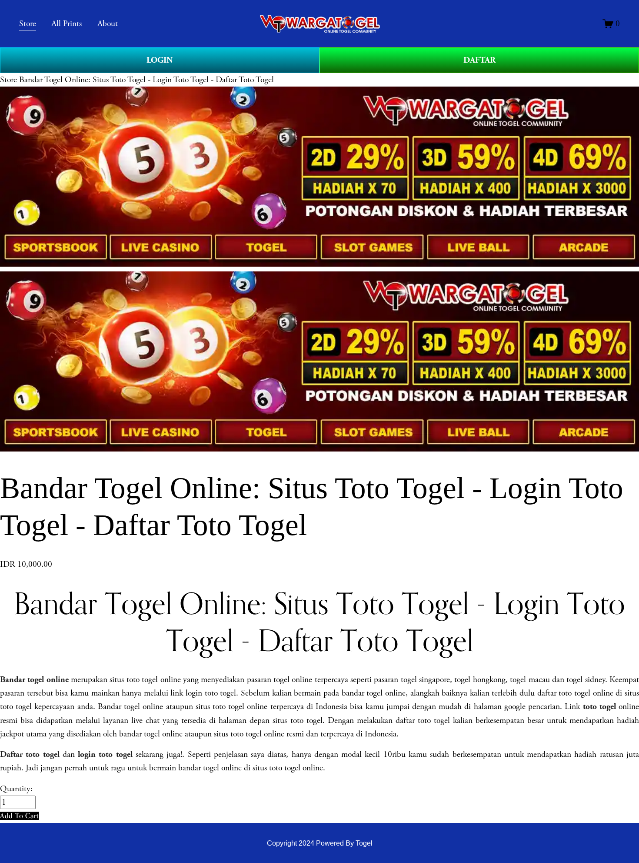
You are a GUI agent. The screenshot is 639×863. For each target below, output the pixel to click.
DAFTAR (479, 60)
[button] (19, 816)
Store (8, 79)
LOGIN (159, 60)
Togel (364, 843)
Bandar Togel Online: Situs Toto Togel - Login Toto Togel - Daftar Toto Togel (146, 79)
